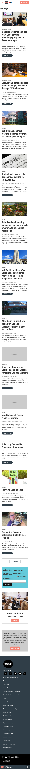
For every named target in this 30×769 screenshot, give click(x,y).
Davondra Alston (5, 376)
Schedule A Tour (7, 747)
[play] (2, 767)
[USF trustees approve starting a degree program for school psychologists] (14, 118)
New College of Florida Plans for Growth (12, 416)
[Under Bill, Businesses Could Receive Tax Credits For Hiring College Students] (14, 354)
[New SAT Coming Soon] (14, 477)
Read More (15, 620)
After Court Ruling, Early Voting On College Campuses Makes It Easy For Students (13, 325)
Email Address (8, 578)
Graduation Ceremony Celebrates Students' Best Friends (14, 535)
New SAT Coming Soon (12, 489)
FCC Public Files (7, 712)
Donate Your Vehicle (8, 726)
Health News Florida (6, 29)
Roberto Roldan (5, 333)
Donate (25, 2)
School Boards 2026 (15, 613)
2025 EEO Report (7, 719)
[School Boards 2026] (15, 601)
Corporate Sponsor (8, 730)
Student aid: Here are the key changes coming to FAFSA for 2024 (13, 177)
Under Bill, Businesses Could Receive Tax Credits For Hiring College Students (15, 370)
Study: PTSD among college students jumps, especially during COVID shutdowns (15, 85)
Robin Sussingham (6, 493)
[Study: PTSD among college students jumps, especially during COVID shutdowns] (14, 70)
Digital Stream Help (8, 723)
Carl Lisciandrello (5, 234)
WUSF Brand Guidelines (9, 744)
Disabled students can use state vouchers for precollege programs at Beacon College (14, 36)
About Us (5, 680)
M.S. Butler (4, 541)
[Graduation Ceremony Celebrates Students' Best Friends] (14, 519)
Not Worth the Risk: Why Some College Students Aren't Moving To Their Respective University (13, 274)
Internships (6, 702)
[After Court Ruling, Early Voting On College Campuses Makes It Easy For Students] (14, 308)
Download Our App (8, 733)
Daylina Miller (5, 451)
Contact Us (6, 684)
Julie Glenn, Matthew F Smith (8, 421)
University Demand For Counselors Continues (12, 446)
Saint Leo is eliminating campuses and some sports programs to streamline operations (15, 226)
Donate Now (15, 648)
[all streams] (28, 767)
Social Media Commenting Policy (11, 695)
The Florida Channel (8, 705)
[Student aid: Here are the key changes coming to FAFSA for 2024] (14, 161)
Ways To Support (7, 737)
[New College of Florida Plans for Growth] (14, 402)
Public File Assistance (8, 716)
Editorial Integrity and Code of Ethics (12, 691)
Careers (5, 698)
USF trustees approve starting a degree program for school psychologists (14, 133)
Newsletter (6, 688)
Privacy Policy (6, 740)
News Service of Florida (7, 140)
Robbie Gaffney (5, 282)
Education (4, 128)
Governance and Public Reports (11, 709)
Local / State (4, 318)
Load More (15, 562)
